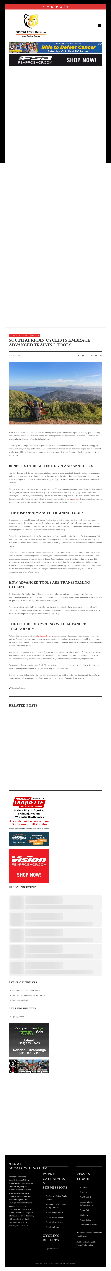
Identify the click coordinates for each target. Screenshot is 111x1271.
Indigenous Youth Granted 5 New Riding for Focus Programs (48, 138)
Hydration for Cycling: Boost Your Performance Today (55, 749)
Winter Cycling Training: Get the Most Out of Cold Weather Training (87, 782)
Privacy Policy (85, 1220)
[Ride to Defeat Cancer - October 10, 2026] (55, 47)
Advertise (83, 1192)
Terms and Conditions (88, 1225)
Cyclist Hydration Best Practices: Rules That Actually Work (21, 741)
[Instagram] (52, 6)
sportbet (75, 499)
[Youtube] (61, 6)
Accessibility (84, 1187)
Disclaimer (84, 1215)
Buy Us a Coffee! (86, 1197)
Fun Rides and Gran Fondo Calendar (26, 991)
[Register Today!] (29, 839)
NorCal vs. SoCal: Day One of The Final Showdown (41, 267)
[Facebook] (43, 6)
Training (35, 335)
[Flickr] (48, 6)
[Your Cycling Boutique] (29, 1066)
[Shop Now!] (29, 866)
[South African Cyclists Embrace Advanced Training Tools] (55, 393)
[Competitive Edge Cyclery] (29, 1040)
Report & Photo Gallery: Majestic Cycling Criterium (44, 73)
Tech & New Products (19, 335)
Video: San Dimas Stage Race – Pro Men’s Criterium (41, 106)
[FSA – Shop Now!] (55, 60)
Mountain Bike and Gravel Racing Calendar (28, 995)
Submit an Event (52, 1227)
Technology (15, 688)
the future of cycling (45, 636)
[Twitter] (57, 6)
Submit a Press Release (54, 1217)
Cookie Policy (85, 1210)
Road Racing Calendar (20, 1000)
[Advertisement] (29, 1093)
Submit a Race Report (54, 1222)
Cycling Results (18, 1017)
